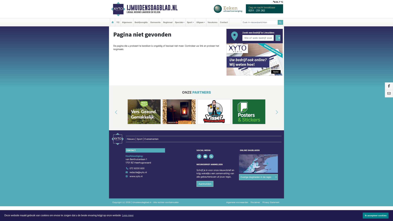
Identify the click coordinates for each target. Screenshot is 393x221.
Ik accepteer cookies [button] (376, 215)
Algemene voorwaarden (237, 202)
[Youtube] (205, 156)
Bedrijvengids (141, 22)
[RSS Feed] (211, 156)
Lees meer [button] (128, 215)
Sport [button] (189, 22)
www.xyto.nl (136, 176)
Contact (224, 22)
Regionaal (167, 22)
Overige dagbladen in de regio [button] (255, 177)
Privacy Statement (271, 202)
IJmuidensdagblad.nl (152, 7)
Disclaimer (255, 202)
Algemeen (127, 22)
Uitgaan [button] (200, 22)
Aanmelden (204, 183)
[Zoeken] (280, 22)
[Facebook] (199, 156)
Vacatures (212, 22)
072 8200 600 (137, 168)
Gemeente (155, 22)
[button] (112, 112)
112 (117, 22)
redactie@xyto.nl (138, 172)
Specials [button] (179, 22)
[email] (389, 93)
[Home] (112, 22)
